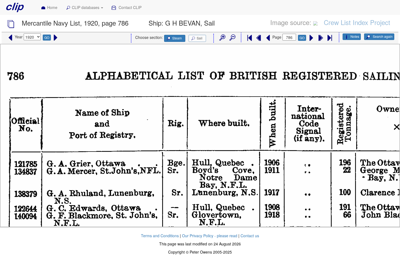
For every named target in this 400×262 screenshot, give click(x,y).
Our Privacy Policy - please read (209, 235)
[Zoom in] (222, 38)
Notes (354, 36)
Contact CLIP (129, 7)
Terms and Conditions (160, 235)
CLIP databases (86, 7)
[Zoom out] (232, 38)
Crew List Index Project (357, 22)
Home (52, 7)
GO (46, 37)
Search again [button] (382, 36)
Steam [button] (177, 38)
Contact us (250, 235)
